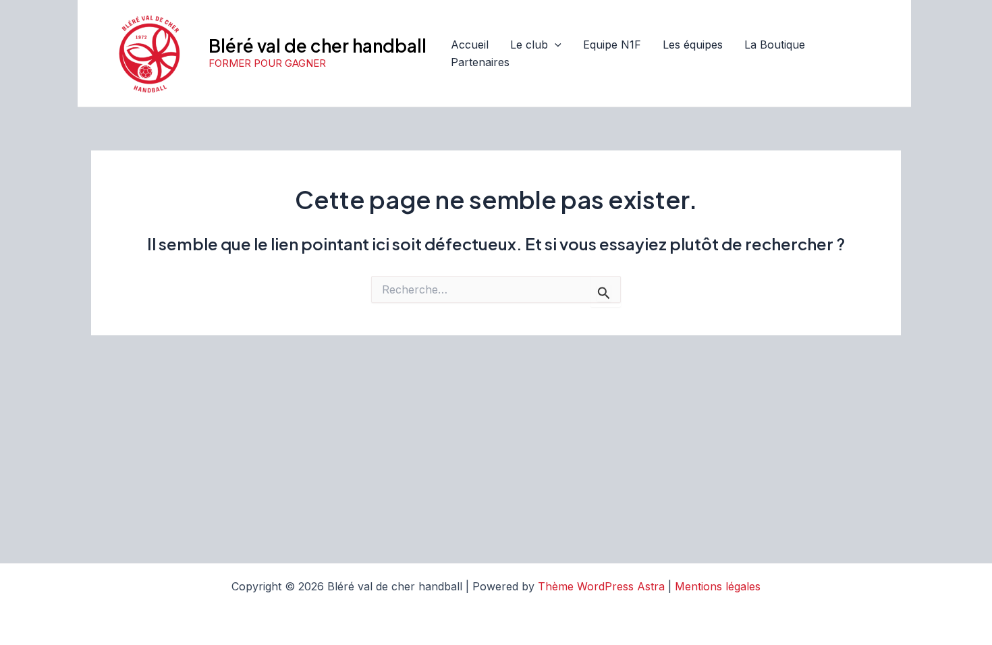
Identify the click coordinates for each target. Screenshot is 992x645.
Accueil (470, 44)
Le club (529, 44)
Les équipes (693, 44)
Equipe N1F (612, 44)
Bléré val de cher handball (317, 45)
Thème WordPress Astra (601, 586)
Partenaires (480, 62)
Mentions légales (718, 586)
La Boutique (774, 44)
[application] (554, 45)
